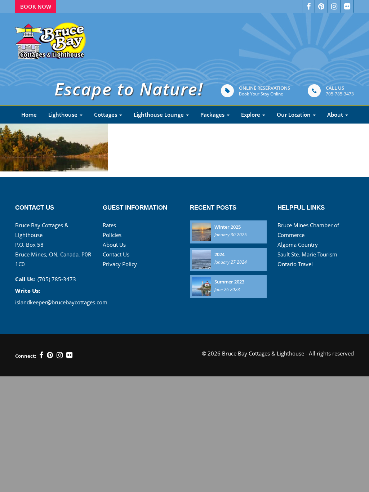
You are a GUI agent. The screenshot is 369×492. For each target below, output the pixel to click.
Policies (112, 234)
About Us (114, 244)
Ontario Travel (295, 264)
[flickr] (69, 355)
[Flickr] (347, 6)
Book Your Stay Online (261, 94)
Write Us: (27, 290)
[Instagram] (334, 6)
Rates (109, 225)
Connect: (25, 356)
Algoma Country (297, 244)
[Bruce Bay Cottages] (51, 39)
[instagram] (60, 355)
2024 (219, 254)
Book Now (35, 6)
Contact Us (116, 254)
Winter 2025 (227, 227)
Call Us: (25, 279)
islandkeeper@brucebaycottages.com (61, 302)
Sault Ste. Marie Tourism (307, 254)
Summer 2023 (229, 281)
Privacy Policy (120, 264)
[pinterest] (321, 6)
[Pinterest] (50, 355)
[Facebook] (308, 6)
